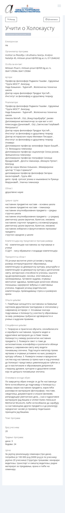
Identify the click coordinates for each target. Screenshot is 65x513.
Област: (9, 188)
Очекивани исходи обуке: (17, 377)
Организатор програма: (16, 51)
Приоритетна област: (15, 256)
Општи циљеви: (13, 300)
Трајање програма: (14, 437)
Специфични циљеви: (16, 325)
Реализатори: (11, 102)
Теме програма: (12, 418)
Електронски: (11, 41)
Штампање (52, 19)
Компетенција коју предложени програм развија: (29, 240)
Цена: (8, 450)
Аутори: (8, 77)
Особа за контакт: (13, 64)
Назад (12, 19)
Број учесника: (12, 427)
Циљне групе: (12, 200)
